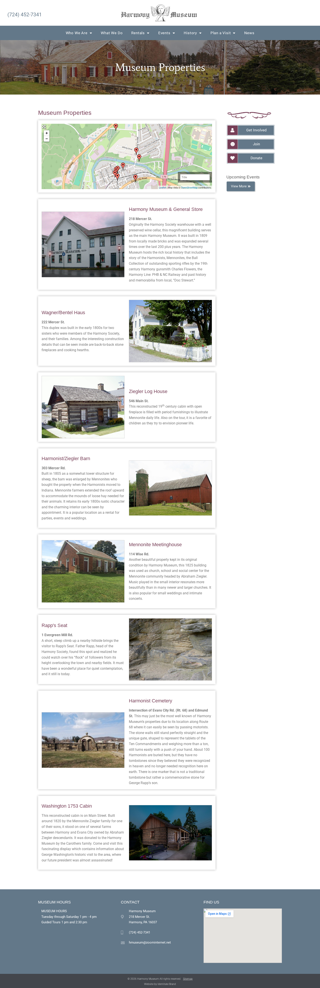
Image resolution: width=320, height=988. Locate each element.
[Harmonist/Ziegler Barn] (136, 151)
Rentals (138, 33)
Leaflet (162, 187)
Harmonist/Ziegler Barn (66, 458)
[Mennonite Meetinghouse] (116, 127)
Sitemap (188, 978)
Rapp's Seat (54, 625)
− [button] (46, 138)
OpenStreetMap (189, 187)
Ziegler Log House (148, 391)
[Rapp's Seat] (139, 158)
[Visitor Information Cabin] (117, 177)
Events (164, 33)
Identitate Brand (167, 984)
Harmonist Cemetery (150, 700)
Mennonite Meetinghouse (155, 544)
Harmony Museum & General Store (166, 209)
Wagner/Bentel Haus (63, 312)
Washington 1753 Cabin (67, 806)
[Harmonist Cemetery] (135, 178)
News (249, 33)
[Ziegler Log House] (115, 174)
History (190, 33)
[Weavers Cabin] (123, 166)
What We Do (112, 33)
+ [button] (46, 133)
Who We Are (77, 33)
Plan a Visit (221, 33)
